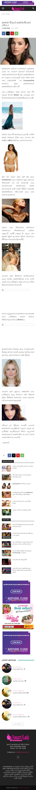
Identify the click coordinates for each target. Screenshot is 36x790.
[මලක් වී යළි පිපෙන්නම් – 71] (7, 716)
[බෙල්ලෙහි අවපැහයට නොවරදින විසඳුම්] (6, 503)
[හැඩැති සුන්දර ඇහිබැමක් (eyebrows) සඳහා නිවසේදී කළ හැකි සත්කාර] (6, 495)
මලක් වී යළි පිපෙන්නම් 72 (21, 693)
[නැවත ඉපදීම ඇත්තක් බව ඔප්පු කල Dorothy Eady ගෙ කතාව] (6, 553)
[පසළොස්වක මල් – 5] (7, 668)
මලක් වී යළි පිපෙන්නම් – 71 (21, 717)
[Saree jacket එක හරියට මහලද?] (6, 486)
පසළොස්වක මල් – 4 (19, 705)
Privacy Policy (21, 788)
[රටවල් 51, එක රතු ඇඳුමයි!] (6, 562)
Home (3, 14)
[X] (8, 33)
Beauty (8, 14)
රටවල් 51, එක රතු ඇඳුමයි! (19, 559)
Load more (17, 724)
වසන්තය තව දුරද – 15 (19, 681)
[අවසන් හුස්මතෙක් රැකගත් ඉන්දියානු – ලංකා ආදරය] (6, 535)
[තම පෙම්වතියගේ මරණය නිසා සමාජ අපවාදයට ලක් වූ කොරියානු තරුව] (6, 544)
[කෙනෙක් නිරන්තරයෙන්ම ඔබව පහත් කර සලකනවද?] (6, 527)
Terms (28, 788)
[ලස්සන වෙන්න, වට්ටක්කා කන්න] (6, 512)
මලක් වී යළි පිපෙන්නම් (18, 690)
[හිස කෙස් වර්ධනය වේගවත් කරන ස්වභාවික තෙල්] (6, 477)
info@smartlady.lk (22, 752)
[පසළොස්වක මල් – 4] (7, 704)
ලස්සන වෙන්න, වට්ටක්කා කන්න (21, 510)
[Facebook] (4, 33)
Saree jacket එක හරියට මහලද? (21, 483)
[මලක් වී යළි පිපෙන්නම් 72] (7, 692)
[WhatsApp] (16, 33)
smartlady (7, 28)
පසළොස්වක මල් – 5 (19, 669)
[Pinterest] (12, 33)
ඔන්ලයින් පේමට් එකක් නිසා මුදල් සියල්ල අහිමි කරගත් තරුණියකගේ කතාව (21, 570)
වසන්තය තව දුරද (17, 678)
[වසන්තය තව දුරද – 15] (7, 680)
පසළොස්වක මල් (17, 666)
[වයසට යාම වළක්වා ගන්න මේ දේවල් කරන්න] (6, 468)
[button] (3, 8)
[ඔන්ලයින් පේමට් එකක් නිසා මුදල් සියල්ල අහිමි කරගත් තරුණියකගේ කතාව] (6, 570)
